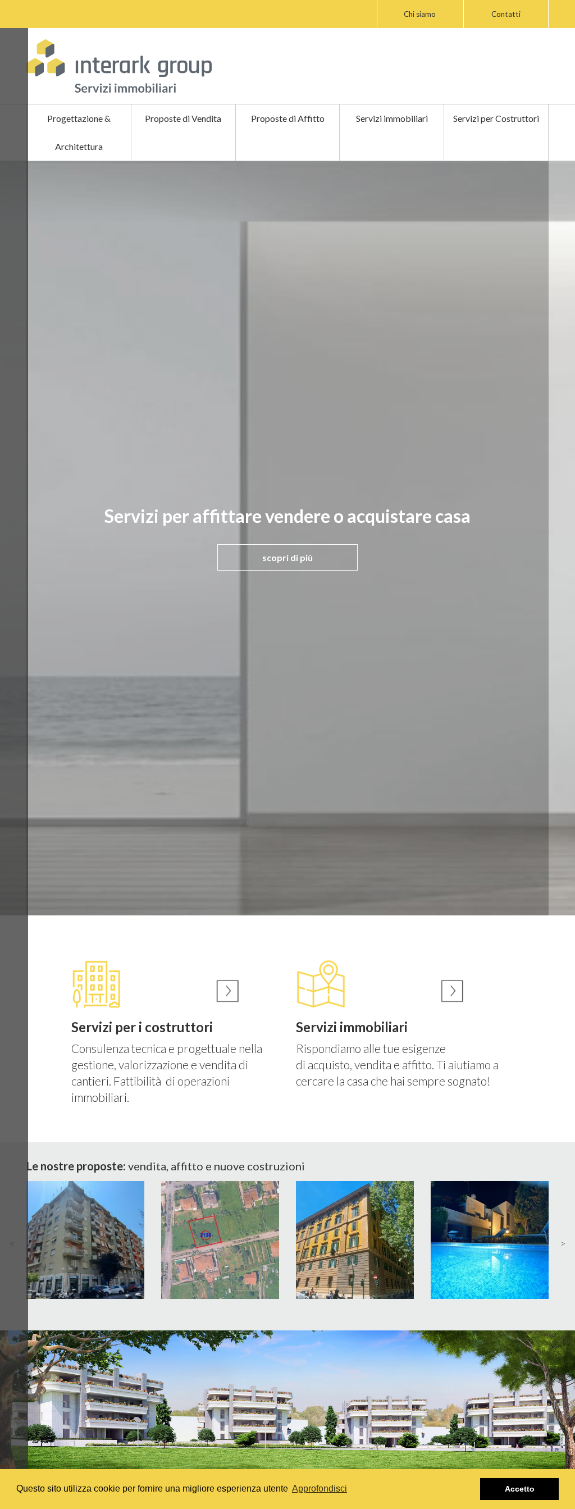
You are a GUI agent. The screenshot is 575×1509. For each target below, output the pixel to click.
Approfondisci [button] (319, 1488)
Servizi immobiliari (392, 118)
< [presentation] (12, 1243)
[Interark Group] (119, 66)
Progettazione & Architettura (79, 132)
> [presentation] (562, 1243)
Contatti (506, 14)
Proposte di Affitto (288, 118)
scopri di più (287, 557)
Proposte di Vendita (183, 118)
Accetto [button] (520, 1488)
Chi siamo (420, 14)
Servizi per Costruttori (496, 118)
